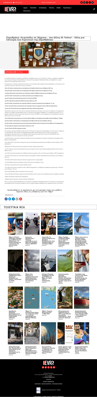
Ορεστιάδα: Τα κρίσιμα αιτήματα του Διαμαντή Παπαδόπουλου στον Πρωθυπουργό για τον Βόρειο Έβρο (48, 240)
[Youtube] (92, 2)
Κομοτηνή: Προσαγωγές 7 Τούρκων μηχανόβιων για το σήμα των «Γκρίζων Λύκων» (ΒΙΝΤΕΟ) (31, 240)
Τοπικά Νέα (33, 7)
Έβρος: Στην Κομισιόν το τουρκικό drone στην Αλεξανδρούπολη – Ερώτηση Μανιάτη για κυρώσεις (31, 277)
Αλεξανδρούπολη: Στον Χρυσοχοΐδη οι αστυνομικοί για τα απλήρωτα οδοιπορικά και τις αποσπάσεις (15, 350)
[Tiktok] (87, 2)
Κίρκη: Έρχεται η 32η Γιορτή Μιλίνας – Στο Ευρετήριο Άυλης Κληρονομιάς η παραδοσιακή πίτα (64, 349)
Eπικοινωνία (26, 10)
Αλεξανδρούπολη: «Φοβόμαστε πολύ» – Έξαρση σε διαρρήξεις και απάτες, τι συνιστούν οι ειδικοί (15, 277)
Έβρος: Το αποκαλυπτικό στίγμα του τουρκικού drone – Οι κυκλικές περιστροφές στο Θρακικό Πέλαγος (31, 314)
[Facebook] (84, 2)
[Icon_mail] (81, 2)
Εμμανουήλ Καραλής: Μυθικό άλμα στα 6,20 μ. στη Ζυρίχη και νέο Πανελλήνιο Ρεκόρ (81, 349)
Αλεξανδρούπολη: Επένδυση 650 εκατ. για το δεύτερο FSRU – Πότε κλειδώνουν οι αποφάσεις (81, 313)
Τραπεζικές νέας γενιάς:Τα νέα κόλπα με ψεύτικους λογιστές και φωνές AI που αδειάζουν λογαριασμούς (81, 277)
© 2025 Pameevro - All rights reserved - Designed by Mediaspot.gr (48, 396)
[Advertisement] (48, 23)
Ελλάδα (59, 7)
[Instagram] (90, 2)
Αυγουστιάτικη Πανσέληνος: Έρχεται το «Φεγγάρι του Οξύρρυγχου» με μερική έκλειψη (48, 349)
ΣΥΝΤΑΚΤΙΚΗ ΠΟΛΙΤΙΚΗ (57, 383)
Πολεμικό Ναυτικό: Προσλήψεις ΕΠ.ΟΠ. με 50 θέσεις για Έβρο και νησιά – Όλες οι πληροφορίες (48, 277)
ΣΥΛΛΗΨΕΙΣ (44, 202)
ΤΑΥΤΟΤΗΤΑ (48, 379)
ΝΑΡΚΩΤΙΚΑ (28, 202)
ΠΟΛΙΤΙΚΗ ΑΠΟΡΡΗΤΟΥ (46, 383)
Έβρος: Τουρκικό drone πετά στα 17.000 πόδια (47, 312)
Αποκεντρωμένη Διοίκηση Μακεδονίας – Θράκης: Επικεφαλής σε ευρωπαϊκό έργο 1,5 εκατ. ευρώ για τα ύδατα (64, 278)
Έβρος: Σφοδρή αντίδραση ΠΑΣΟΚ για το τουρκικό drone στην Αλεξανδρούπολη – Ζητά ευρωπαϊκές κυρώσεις (64, 241)
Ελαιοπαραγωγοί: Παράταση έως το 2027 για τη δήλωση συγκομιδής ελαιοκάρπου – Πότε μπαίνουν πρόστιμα (64, 314)
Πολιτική (51, 7)
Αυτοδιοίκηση (42, 7)
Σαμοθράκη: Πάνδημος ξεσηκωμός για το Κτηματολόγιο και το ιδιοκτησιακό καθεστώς (15, 314)
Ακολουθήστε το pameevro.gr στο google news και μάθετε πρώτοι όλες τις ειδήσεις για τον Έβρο (34, 191)
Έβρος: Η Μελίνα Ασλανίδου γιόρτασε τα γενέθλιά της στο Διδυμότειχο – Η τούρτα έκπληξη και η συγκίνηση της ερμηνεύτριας (15, 241)
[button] (94, 9)
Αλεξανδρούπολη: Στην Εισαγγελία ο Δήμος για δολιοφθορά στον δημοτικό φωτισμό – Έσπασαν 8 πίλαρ (31, 350)
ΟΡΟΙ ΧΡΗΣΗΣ (38, 383)
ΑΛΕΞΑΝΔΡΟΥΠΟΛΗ (12, 202)
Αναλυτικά (11, 246)
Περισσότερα (66, 7)
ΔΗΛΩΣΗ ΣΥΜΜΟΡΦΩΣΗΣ (48, 381)
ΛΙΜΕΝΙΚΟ (21, 202)
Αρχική (25, 7)
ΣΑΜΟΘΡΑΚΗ (36, 202)
